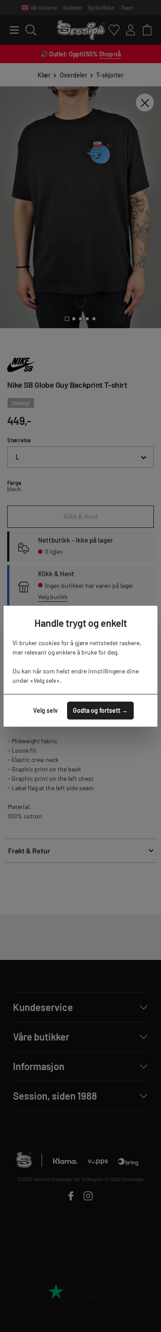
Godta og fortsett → (100, 710)
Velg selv (45, 710)
